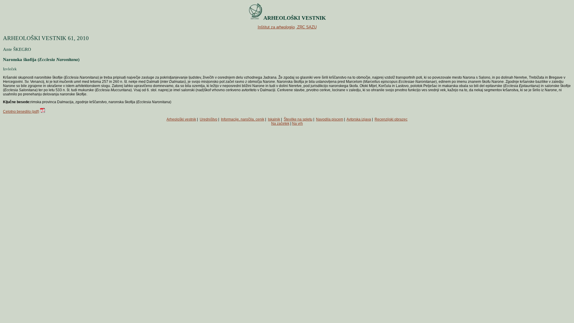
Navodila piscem (329, 119)
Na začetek (280, 123)
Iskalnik (274, 119)
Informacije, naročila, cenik (242, 119)
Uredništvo (208, 119)
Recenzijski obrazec (391, 119)
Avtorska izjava (358, 119)
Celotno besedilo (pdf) (21, 111)
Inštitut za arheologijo (276, 27)
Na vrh (297, 123)
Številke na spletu (298, 119)
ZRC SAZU (306, 27)
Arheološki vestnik (181, 119)
